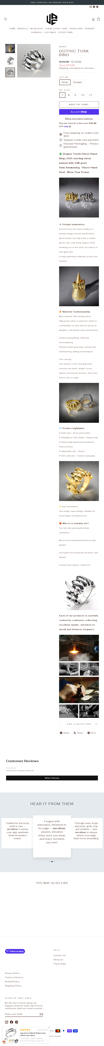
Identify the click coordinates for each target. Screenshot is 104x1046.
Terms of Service (14, 977)
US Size (65, 90)
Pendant (90, 28)
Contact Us (59, 955)
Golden (77, 82)
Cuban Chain (52, 28)
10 (82, 95)
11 (90, 95)
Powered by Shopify (52, 1036)
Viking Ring (76, 28)
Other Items (65, 32)
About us (58, 959)
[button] (52, 778)
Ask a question (79, 724)
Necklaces (36, 28)
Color (64, 77)
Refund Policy (12, 981)
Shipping (63, 68)
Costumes (50, 32)
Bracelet (23, 28)
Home (12, 28)
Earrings (36, 32)
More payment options (79, 118)
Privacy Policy (12, 973)
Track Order (59, 964)
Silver (65, 82)
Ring (64, 28)
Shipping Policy (13, 986)
